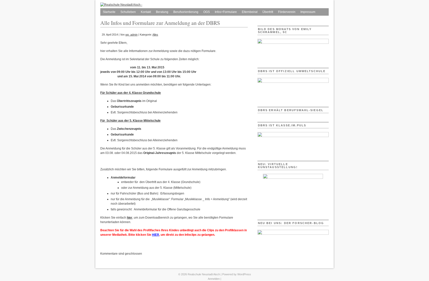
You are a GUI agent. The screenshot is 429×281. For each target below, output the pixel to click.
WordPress (244, 274)
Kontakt (146, 12)
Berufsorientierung (185, 12)
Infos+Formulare (226, 12)
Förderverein (286, 12)
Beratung (162, 12)
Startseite (109, 12)
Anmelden (214, 278)
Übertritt (267, 12)
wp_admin (131, 34)
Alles (155, 34)
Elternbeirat (249, 12)
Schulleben (128, 12)
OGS (206, 12)
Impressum (307, 12)
